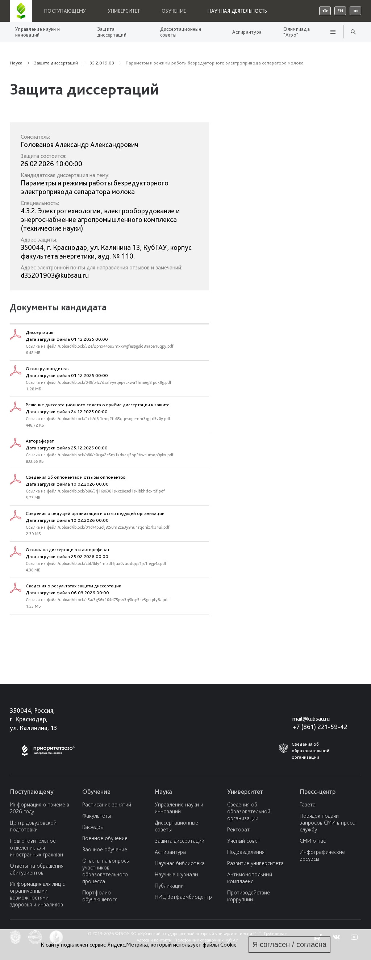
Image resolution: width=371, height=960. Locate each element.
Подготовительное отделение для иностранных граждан (36, 847)
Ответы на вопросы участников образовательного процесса (106, 871)
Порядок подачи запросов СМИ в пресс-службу (328, 822)
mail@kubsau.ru (311, 718)
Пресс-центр (317, 791)
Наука (16, 63)
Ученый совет (243, 840)
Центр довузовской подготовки (33, 826)
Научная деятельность (237, 11)
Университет (124, 11)
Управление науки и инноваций (37, 32)
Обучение (174, 11)
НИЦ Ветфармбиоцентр (183, 896)
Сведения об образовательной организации (248, 811)
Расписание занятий (106, 804)
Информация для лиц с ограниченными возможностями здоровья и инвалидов (37, 894)
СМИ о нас (313, 840)
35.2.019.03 (101, 63)
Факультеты (96, 815)
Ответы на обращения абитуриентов (36, 869)
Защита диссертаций (111, 32)
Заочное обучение (104, 849)
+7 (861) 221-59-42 (319, 726)
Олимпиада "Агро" (296, 32)
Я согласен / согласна (289, 944)
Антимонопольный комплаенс (249, 878)
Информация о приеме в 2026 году (39, 808)
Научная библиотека (180, 863)
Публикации (169, 885)
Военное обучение (105, 838)
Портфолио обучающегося (99, 896)
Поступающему (65, 11)
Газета (308, 804)
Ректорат (238, 829)
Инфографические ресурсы (322, 855)
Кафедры (93, 826)
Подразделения (245, 851)
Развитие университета (255, 863)
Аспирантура (247, 32)
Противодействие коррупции (248, 896)
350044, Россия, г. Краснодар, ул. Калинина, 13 (33, 719)
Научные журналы (176, 874)
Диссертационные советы (181, 32)
